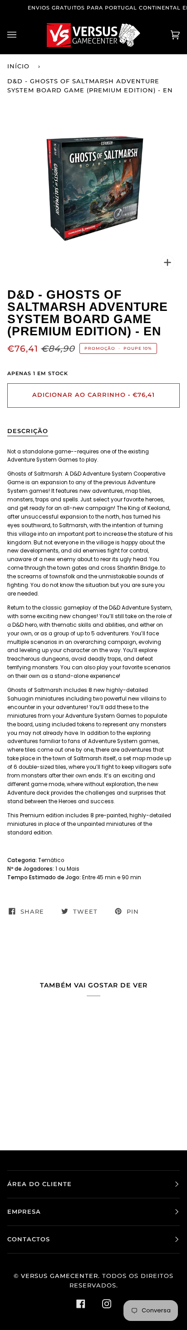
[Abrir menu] (20, 35)
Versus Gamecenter (59, 1276)
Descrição (27, 431)
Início (18, 66)
